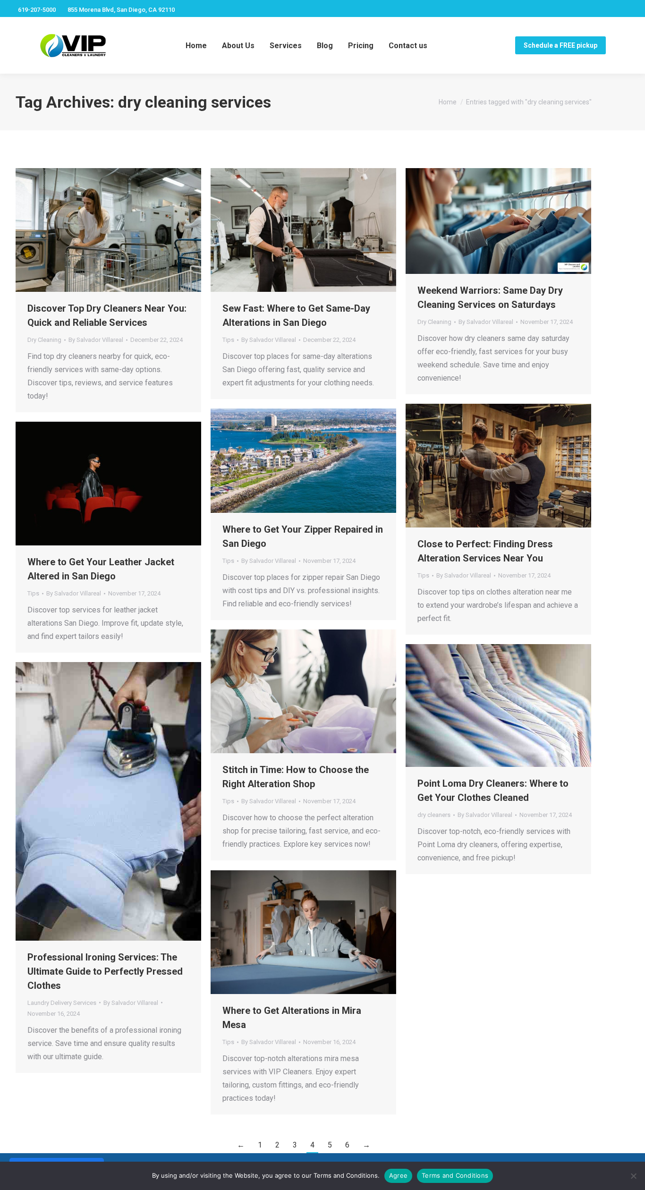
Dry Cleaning (44, 339)
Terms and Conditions (455, 1175)
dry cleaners (433, 814)
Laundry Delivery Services (61, 1002)
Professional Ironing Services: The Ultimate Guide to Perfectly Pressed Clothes (105, 971)
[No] (633, 1176)
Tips (228, 339)
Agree (398, 1175)
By (95, 339)
